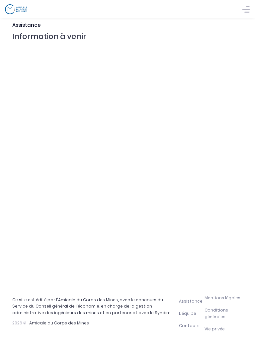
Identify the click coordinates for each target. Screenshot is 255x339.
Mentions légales (222, 298)
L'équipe (187, 313)
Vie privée (215, 329)
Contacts (189, 325)
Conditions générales (216, 313)
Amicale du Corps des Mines (59, 323)
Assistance (191, 301)
